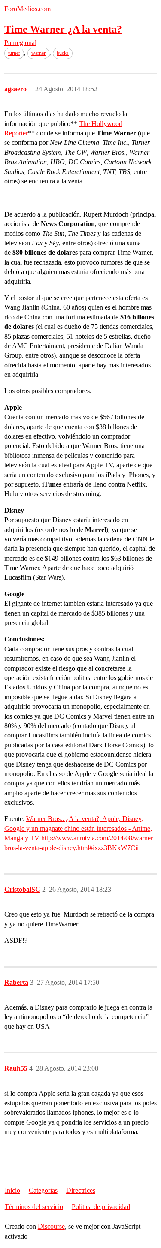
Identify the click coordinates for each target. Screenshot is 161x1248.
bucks (63, 53)
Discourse (51, 1226)
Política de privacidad (101, 1206)
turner (14, 53)
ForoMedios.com (27, 8)
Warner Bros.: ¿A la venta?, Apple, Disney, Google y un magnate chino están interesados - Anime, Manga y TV (78, 828)
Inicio (12, 1190)
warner (38, 53)
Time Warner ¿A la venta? (63, 29)
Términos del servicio (34, 1206)
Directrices (80, 1190)
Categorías (43, 1190)
